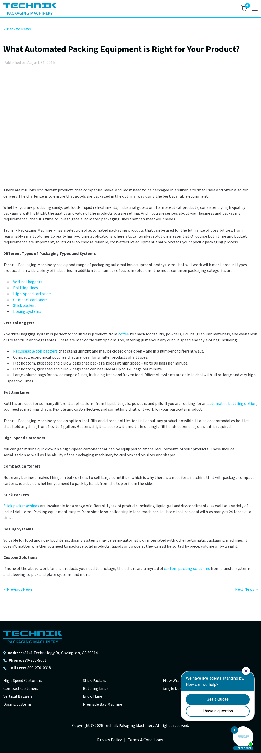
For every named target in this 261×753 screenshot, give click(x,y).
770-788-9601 (35, 660)
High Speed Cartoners (22, 680)
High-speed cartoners (32, 294)
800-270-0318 (39, 668)
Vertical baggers (27, 282)
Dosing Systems (17, 704)
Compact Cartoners (20, 688)
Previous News (18, 589)
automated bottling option (232, 403)
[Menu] (255, 9)
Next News (246, 589)
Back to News (17, 29)
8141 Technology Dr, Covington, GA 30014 (61, 653)
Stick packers (24, 305)
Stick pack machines (21, 506)
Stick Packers (94, 680)
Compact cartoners (30, 300)
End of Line (92, 696)
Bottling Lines (96, 688)
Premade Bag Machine (102, 704)
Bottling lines (25, 288)
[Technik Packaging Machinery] (29, 9)
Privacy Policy (109, 740)
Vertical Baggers (18, 696)
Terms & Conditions (145, 740)
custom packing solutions (187, 569)
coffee (123, 334)
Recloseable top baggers (35, 351)
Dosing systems (27, 311)
